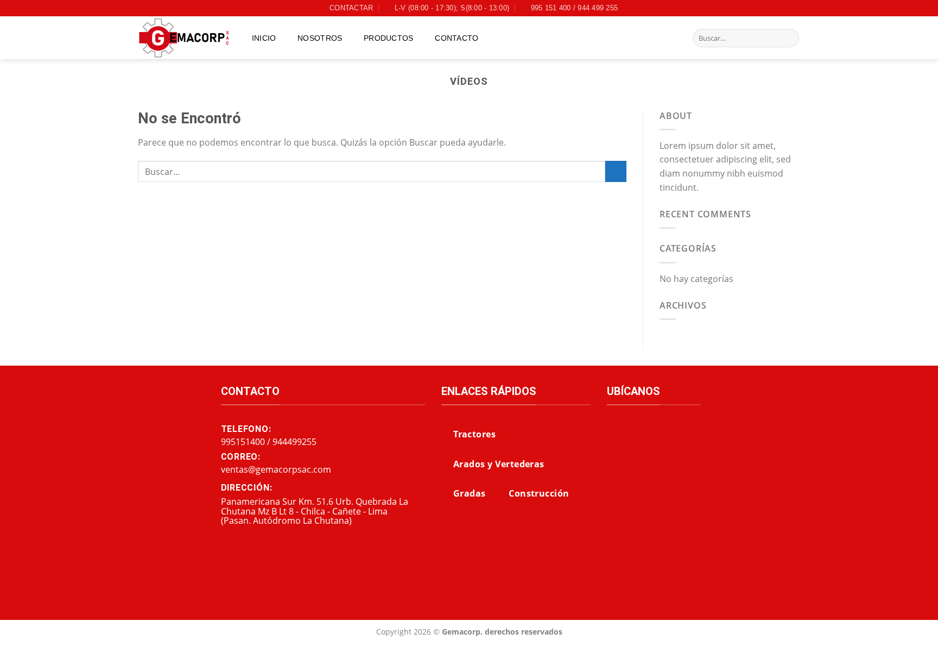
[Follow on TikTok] (784, 8)
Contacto (456, 38)
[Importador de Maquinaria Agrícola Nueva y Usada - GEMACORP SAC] (184, 38)
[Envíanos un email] (794, 8)
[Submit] (789, 38)
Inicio (264, 38)
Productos (389, 38)
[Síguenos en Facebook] (763, 8)
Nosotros (319, 38)
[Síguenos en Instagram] (774, 8)
